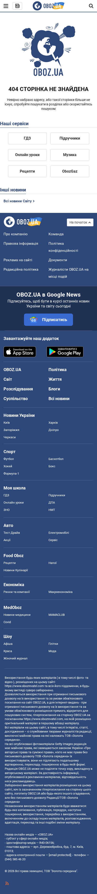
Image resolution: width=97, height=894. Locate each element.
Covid (7, 622)
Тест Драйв (12, 532)
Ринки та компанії (17, 592)
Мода (52, 651)
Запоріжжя (11, 430)
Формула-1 (11, 473)
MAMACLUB (56, 615)
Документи (57, 260)
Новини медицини (17, 615)
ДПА (51, 502)
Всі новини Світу (18, 201)
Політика (57, 369)
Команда (56, 234)
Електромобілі (58, 532)
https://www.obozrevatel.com (24, 686)
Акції (7, 540)
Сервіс (53, 540)
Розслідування (18, 388)
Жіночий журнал (16, 658)
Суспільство (16, 398)
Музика (70, 155)
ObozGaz (69, 171)
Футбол (9, 459)
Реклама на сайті (18, 260)
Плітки (53, 644)
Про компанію (16, 234)
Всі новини (58, 398)
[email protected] (60, 855)
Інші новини (13, 190)
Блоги (54, 388)
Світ (8, 379)
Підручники (70, 138)
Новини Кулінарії (16, 570)
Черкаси (10, 437)
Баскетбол (56, 459)
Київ (7, 422)
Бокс (51, 466)
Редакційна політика (21, 269)
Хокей (8, 466)
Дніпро (53, 430)
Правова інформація (21, 243)
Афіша (8, 644)
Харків (53, 422)
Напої (52, 563)
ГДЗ (27, 138)
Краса (8, 651)
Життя (55, 379)
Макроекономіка (60, 592)
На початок (78, 222)
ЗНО (7, 510)
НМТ (51, 510)
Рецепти (27, 171)
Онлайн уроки (27, 155)
